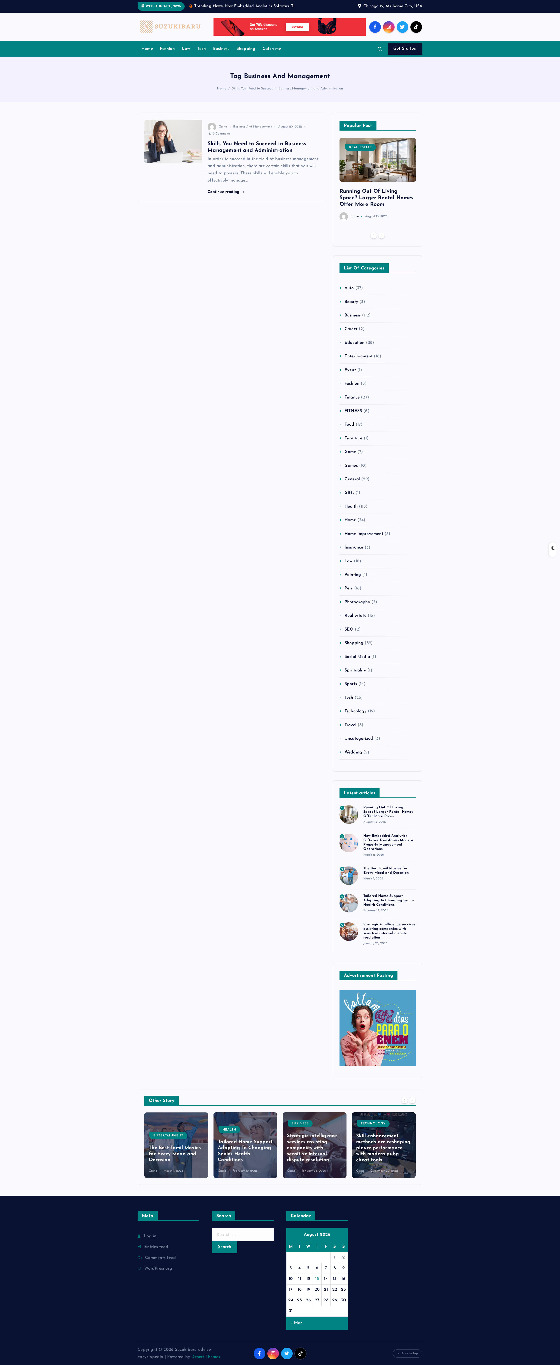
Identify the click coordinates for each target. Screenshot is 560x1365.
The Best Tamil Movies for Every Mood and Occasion (175, 1160)
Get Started (404, 55)
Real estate (360, 154)
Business (221, 55)
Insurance (354, 554)
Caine (223, 133)
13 (317, 1285)
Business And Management (252, 133)
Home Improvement (364, 540)
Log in (150, 1243)
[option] (378, 186)
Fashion (167, 55)
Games (351, 472)
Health (351, 513)
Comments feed (160, 1264)
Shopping (246, 55)
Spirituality (355, 677)
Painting (353, 582)
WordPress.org (158, 1275)
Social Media (357, 663)
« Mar (296, 1330)
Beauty (351, 308)
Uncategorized (359, 745)
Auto (349, 295)
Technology (356, 718)
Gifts (349, 500)
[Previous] (373, 242)
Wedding (353, 759)
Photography (357, 609)
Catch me (271, 55)
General (352, 486)
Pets (349, 595)
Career (351, 336)
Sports (351, 691)
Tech (201, 55)
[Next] (381, 242)
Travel (350, 732)
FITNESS (353, 418)
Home (147, 55)
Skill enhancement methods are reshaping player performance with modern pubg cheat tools (383, 1154)
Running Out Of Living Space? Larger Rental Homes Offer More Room (377, 204)
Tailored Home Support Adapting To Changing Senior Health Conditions (388, 907)
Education (355, 349)
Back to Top (410, 1360)
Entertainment (359, 363)
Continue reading (224, 198)
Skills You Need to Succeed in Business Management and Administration (287, 95)
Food (349, 431)
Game (350, 459)
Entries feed (156, 1254)
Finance (352, 404)
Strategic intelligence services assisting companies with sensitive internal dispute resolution (312, 1154)
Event (350, 377)
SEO (349, 636)
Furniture (353, 445)
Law (186, 55)
